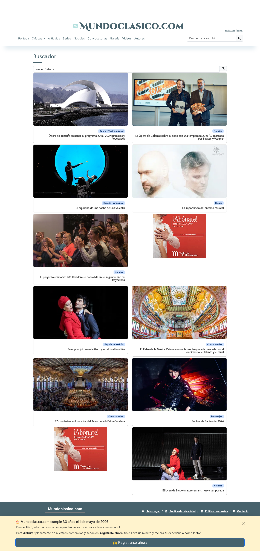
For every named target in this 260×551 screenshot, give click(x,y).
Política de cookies (216, 511)
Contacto (243, 511)
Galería (114, 38)
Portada (23, 38)
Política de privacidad (182, 511)
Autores (139, 38)
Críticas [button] (37, 38)
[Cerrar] (243, 523)
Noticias (79, 38)
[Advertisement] (130, 8)
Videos (126, 38)
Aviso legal (153, 511)
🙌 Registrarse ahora (130, 542)
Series (67, 38)
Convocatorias (97, 38)
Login (239, 30)
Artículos (54, 38)
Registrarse (230, 30)
